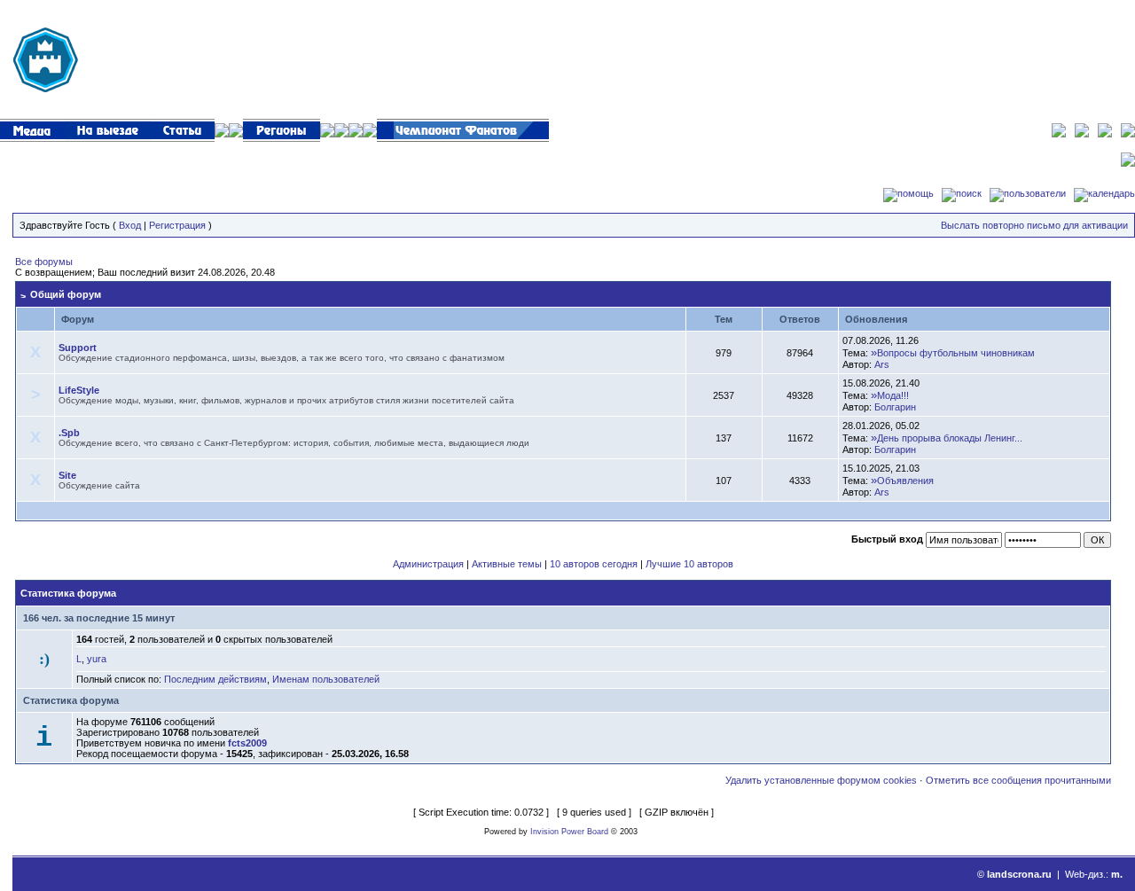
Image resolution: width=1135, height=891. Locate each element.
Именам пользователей (326, 679)
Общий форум (65, 294)
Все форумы (44, 261)
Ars (881, 364)
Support (78, 347)
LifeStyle (79, 390)
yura (96, 658)
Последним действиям (215, 679)
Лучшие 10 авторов (689, 564)
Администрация (428, 564)
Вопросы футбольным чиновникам (956, 353)
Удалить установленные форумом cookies (821, 780)
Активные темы (507, 564)
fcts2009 (247, 743)
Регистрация (177, 225)
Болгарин (895, 407)
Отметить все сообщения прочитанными (1018, 780)
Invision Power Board (569, 831)
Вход (130, 225)
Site (67, 475)
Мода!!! (893, 395)
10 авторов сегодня (594, 564)
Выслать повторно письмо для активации (1034, 225)
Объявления (905, 480)
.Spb (69, 432)
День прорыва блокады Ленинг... (949, 438)
